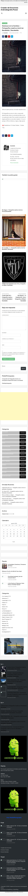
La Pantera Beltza (6, 613)
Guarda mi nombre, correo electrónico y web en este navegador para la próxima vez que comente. (13, 354)
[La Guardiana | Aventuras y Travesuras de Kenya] (4, 564)
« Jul (13, 541)
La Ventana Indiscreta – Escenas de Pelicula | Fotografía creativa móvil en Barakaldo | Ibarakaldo (17, 694)
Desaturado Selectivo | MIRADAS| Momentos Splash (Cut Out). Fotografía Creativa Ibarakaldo (16, 869)
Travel (3, 629)
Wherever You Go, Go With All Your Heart (12, 571)
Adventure (4, 598)
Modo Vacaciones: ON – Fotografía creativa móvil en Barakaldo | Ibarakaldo (16, 681)
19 (10, 534)
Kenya (3, 608)
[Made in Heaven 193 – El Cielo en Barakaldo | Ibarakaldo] (3, 826)
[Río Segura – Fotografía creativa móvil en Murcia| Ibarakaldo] (14, 193)
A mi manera (5, 23)
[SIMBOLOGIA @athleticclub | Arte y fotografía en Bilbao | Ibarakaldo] (14, 267)
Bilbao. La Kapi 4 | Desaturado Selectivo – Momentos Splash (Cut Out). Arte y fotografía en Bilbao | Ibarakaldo (16, 877)
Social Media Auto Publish (9, 892)
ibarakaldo (6, 32)
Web (3, 345)
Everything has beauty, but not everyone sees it (15, 577)
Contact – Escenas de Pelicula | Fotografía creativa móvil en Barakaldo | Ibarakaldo (15, 674)
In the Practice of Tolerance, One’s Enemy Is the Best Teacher (16, 584)
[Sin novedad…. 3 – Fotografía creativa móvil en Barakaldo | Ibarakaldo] (14, 230)
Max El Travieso (5, 619)
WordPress (9, 889)
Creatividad (4, 600)
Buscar (3, 366)
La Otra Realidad (6, 611)
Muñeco (4, 621)
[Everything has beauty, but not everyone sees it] (4, 576)
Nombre (4, 332)
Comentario (6, 315)
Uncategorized (5, 631)
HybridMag (15, 889)
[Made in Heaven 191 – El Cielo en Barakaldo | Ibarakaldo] (3, 839)
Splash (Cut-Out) (6, 627)
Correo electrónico (8, 338)
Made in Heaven (6, 617)
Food (3, 604)
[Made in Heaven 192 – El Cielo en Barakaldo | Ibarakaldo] (3, 832)
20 (14, 534)
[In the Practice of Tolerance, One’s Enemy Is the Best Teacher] (4, 583)
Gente (3, 606)
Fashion (4, 602)
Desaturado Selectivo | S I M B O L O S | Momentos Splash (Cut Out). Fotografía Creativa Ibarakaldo (16, 861)
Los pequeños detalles (7, 615)
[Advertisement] (14, 406)
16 (24, 531)
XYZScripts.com (20, 892)
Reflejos (4, 625)
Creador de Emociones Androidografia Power (9, 9)
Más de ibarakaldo (14, 162)
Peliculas (4, 623)
